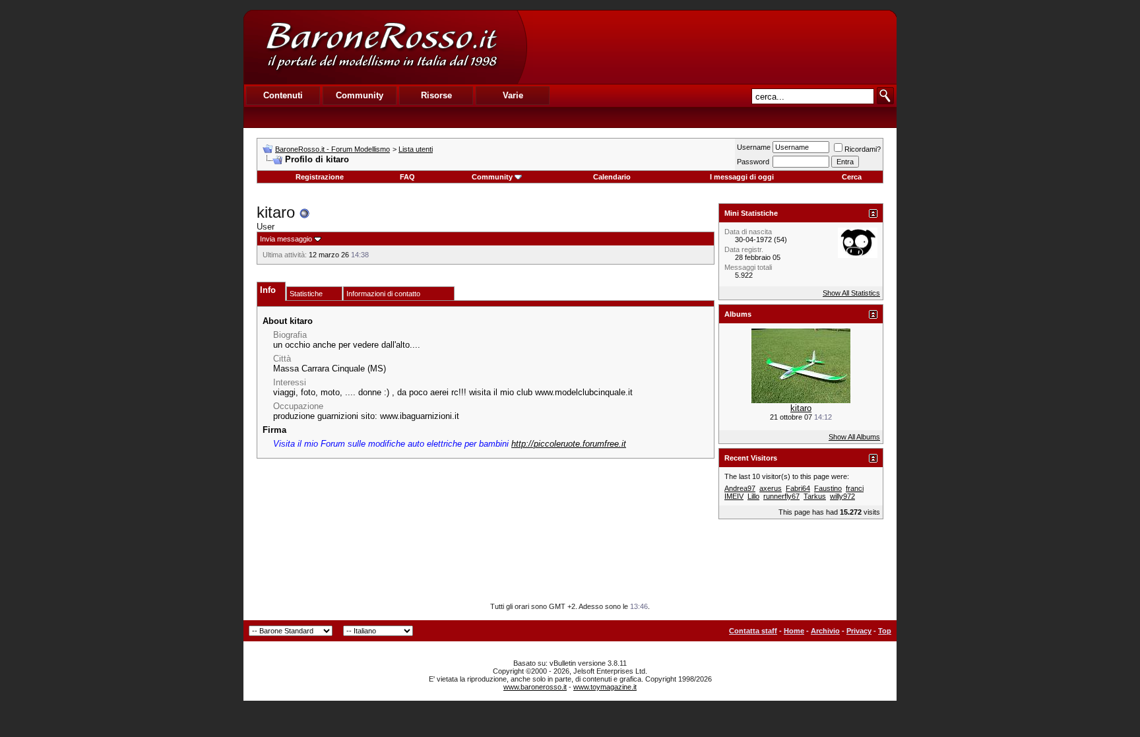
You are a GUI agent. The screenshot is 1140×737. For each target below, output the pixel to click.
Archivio (825, 631)
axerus (770, 488)
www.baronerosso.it (535, 687)
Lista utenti (415, 149)
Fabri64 (798, 488)
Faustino (828, 488)
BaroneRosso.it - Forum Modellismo (332, 149)
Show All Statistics (851, 293)
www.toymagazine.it (605, 687)
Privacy (858, 631)
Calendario (612, 177)
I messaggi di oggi (742, 177)
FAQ (407, 177)
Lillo (753, 496)
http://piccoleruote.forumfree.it (568, 444)
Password (753, 162)
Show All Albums (854, 437)
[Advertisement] (711, 47)
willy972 (842, 496)
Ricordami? (862, 149)
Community (492, 177)
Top (884, 631)
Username (754, 147)
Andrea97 (739, 488)
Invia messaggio (286, 239)
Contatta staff (753, 631)
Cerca (852, 177)
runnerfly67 (781, 496)
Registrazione (320, 177)
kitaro (800, 408)
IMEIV (734, 496)
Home (794, 631)
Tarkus (815, 496)
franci (855, 488)
